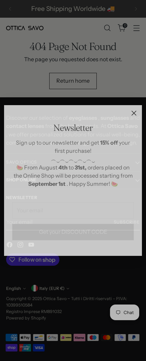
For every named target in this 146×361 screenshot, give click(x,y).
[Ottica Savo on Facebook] (62, 247)
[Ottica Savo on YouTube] (84, 247)
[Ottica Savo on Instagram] (73, 247)
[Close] (134, 113)
